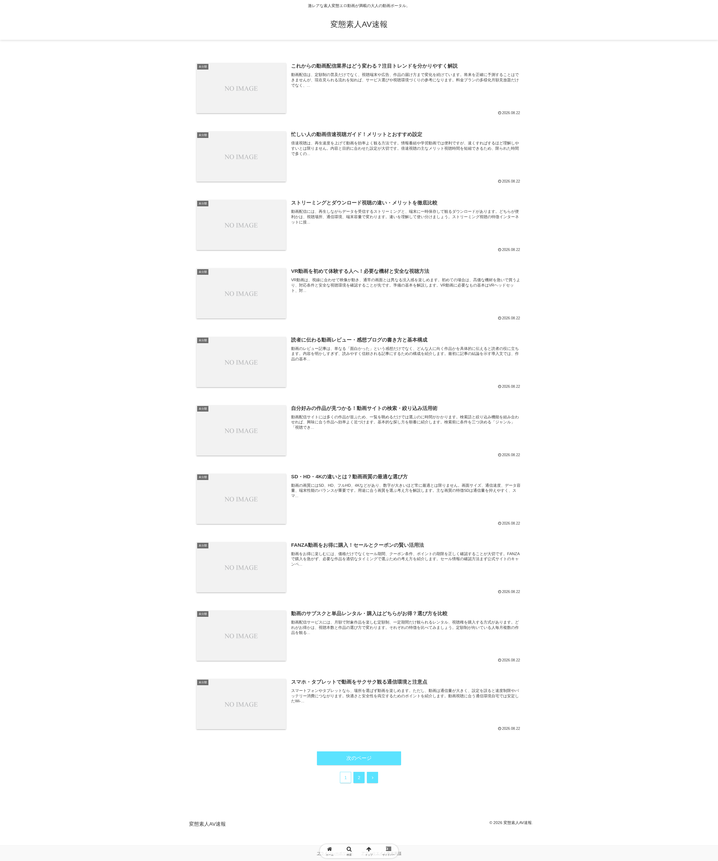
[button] (676, 759)
